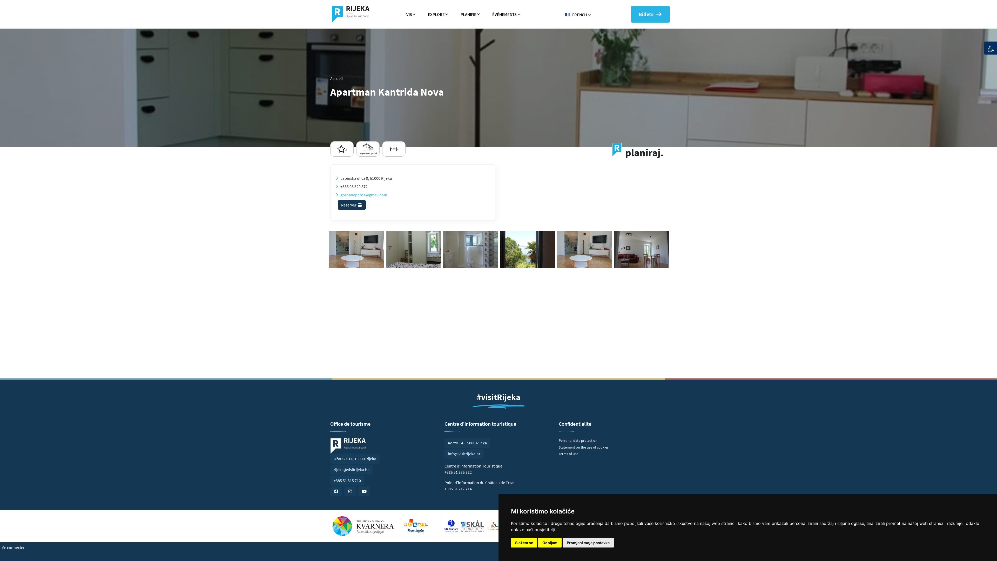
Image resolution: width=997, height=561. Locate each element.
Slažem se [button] (524, 542)
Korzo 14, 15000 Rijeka (467, 442)
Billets (646, 14)
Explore (436, 14)
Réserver (349, 205)
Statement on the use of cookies (584, 447)
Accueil (336, 78)
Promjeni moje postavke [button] (588, 542)
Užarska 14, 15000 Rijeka (355, 458)
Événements (504, 14)
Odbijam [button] (549, 542)
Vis (409, 14)
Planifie (468, 14)
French (579, 14)
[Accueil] (352, 14)
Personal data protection (578, 440)
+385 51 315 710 (347, 480)
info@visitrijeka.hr (464, 453)
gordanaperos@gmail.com (363, 194)
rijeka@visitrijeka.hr (351, 469)
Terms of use (568, 453)
